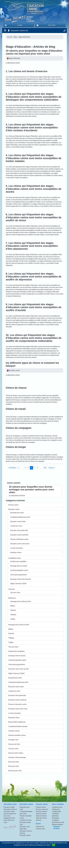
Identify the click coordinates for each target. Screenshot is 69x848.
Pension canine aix (42, 809)
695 (45, 468)
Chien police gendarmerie (18, 574)
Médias (12, 606)
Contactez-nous (57, 807)
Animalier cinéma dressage (17, 757)
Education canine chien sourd (19, 543)
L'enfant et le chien (16, 526)
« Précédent (12, 468)
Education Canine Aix (19, 31)
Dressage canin (13, 739)
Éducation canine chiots (18, 521)
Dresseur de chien (14, 744)
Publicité (13, 610)
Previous (6, 491)
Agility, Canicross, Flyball (18, 583)
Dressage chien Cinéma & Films (20, 601)
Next (63, 491)
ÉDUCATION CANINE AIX (16, 722)
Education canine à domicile (19, 535)
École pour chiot (13, 766)
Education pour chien (17, 512)
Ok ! (53, 845)
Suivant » (52, 468)
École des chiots (13, 762)
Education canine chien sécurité (20, 579)
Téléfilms (13, 614)
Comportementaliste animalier (17, 726)
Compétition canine (14, 558)
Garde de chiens (41, 813)
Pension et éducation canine (19, 539)
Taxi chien (11, 589)
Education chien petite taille (19, 530)
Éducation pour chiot (14, 770)
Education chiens (15, 552)
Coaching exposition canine (19, 570)
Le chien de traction (16, 548)
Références (12, 598)
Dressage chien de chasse (18, 566)
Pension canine (13, 505)
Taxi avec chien (15, 592)
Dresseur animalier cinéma (17, 735)
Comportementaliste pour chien (20, 517)
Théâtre (12, 619)
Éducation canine (13, 509)
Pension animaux (41, 811)
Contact (19, 25)
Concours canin (13, 748)
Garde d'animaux (41, 816)
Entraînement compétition (18, 561)
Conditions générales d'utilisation (55, 816)
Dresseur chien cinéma (15, 753)
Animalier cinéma (13, 731)
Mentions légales (57, 824)
